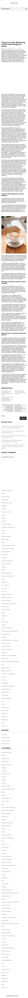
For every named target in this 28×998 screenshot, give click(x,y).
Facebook (4, 558)
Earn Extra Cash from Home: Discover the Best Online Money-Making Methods (7, 408)
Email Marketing (5, 551)
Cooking (3, 521)
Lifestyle (3, 625)
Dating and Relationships (8, 527)
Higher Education (6, 600)
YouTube (3, 726)
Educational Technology (7, 548)
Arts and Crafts (5, 496)
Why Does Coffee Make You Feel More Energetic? (20, 392)
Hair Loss (4, 591)
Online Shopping (5, 646)
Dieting (3, 533)
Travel (3, 704)
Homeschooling (5, 609)
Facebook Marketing (7, 561)
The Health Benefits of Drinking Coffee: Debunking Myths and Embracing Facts (7, 399)
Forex (2, 579)
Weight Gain (4, 716)
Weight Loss (4, 719)
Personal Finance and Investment (10, 661)
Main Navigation (5, 8)
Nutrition (3, 637)
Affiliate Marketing (6, 490)
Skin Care (4, 677)
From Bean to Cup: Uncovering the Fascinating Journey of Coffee (7, 392)
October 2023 (5, 743)
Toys (2, 701)
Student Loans (5, 692)
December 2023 (5, 737)
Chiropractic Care (6, 512)
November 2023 (5, 740)
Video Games (4, 710)
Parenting (4, 652)
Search (3, 416)
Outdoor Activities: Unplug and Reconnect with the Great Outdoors (20, 408)
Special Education (6, 689)
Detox (3, 530)
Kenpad (14, 3)
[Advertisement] (14, 27)
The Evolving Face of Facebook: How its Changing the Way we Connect (11, 441)
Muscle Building (5, 634)
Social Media (4, 683)
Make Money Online (6, 628)
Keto (2, 619)
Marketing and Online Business (9, 631)
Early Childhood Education (8, 545)
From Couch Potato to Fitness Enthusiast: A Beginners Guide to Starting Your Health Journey (13, 446)
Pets (2, 664)
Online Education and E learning (10, 640)
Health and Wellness (6, 597)
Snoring (3, 680)
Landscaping (4, 622)
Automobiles (4, 499)
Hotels (3, 613)
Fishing (3, 567)
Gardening (4, 582)
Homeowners (5, 606)
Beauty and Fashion (6, 503)
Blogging (3, 506)
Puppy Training (5, 668)
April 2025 (4, 734)
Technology (4, 695)
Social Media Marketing (7, 686)
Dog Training (5, 539)
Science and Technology (7, 674)
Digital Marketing (6, 536)
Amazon (3, 493)
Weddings (4, 713)
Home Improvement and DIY (9, 603)
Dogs (2, 542)
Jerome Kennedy (6, 48)
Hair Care (4, 588)
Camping (3, 509)
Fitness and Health (6, 573)
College (3, 518)
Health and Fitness (6, 594)
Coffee (21, 48)
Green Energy (5, 585)
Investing (3, 616)
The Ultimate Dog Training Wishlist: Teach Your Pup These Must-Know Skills (12, 427)
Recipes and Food (6, 671)
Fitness (3, 570)
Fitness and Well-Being (7, 576)
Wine (2, 723)
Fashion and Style (6, 564)
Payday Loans (5, 658)
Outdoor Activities (6, 649)
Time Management (6, 698)
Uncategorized (5, 707)
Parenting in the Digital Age (8, 655)
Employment (4, 554)
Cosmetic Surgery (6, 524)
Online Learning (5, 643)
